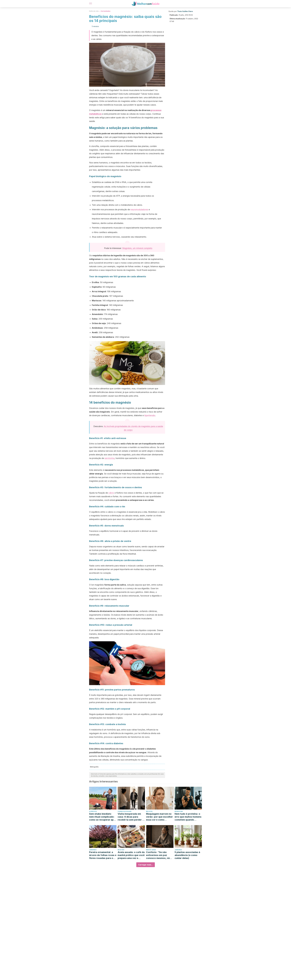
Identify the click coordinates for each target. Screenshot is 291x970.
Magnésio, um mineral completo (137, 248)
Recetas (121, 850)
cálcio (111, 493)
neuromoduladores (139, 209)
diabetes (151, 749)
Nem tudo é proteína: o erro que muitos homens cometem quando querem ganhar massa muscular (188, 816)
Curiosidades (105, 11)
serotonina (109, 458)
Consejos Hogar (124, 811)
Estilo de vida (94, 11)
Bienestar (179, 811)
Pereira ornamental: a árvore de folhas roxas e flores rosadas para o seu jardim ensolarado (102, 855)
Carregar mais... (145, 865)
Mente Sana (151, 850)
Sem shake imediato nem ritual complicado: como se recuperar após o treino (102, 816)
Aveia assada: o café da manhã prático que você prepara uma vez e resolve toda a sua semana (131, 855)
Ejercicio (93, 811)
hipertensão (149, 415)
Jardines (92, 850)
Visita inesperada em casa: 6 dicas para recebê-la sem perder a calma (131, 816)
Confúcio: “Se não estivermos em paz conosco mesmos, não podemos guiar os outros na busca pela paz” (158, 855)
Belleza (149, 811)
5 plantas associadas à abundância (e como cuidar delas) (187, 855)
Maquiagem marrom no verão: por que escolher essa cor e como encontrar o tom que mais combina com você (159, 816)
